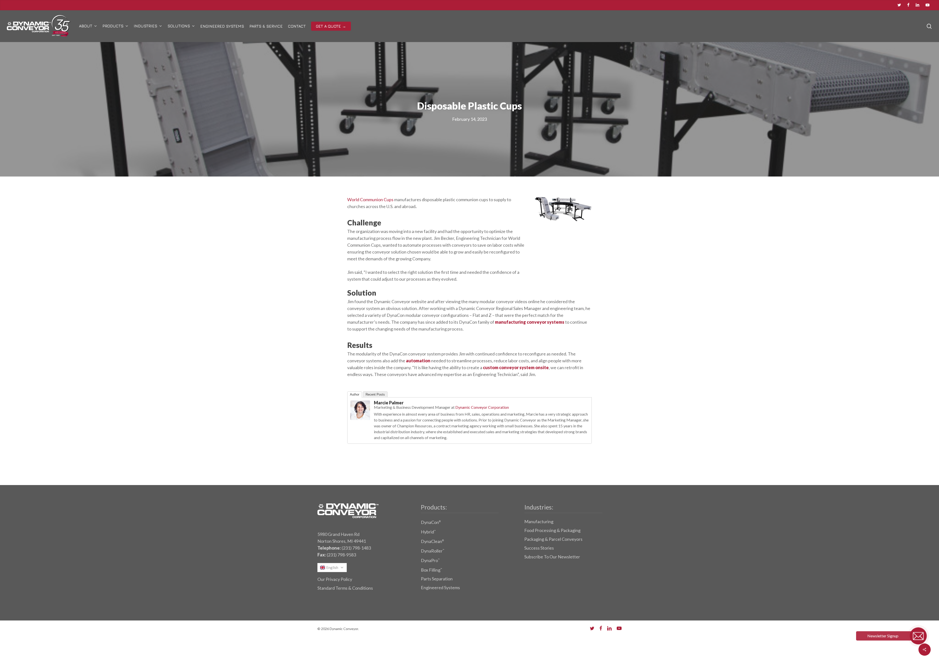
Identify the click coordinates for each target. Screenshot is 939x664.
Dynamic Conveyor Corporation (482, 407)
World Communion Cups (370, 199)
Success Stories (539, 548)
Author (354, 394)
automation (418, 360)
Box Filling (431, 570)
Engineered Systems (440, 587)
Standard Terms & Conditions (345, 588)
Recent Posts (375, 394)
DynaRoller (432, 550)
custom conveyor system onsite (516, 367)
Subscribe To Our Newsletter (552, 556)
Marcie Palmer (388, 402)
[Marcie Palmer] (360, 422)
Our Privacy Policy (334, 579)
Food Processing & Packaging (552, 530)
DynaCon (431, 522)
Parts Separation (437, 578)
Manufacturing (538, 521)
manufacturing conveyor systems (529, 322)
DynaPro (430, 560)
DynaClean (432, 541)
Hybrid (428, 531)
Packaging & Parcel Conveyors (553, 539)
